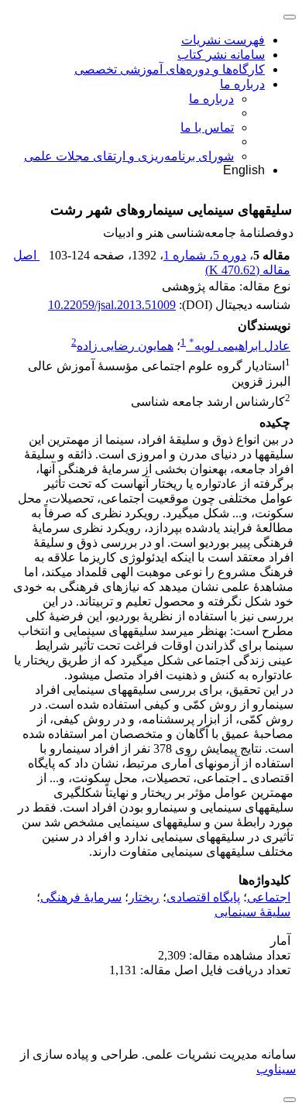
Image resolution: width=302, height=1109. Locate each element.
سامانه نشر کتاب (221, 54)
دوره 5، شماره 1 (204, 255)
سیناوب (276, 1069)
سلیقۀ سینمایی (252, 911)
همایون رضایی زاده (125, 345)
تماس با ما (207, 127)
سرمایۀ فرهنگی (81, 897)
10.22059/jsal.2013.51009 (112, 304)
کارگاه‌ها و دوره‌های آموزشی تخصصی (169, 69)
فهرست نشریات (223, 39)
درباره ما (242, 84)
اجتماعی (268, 897)
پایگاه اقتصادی (203, 897)
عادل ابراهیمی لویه (239, 345)
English (244, 170)
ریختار (144, 897)
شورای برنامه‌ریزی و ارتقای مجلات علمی (129, 156)
